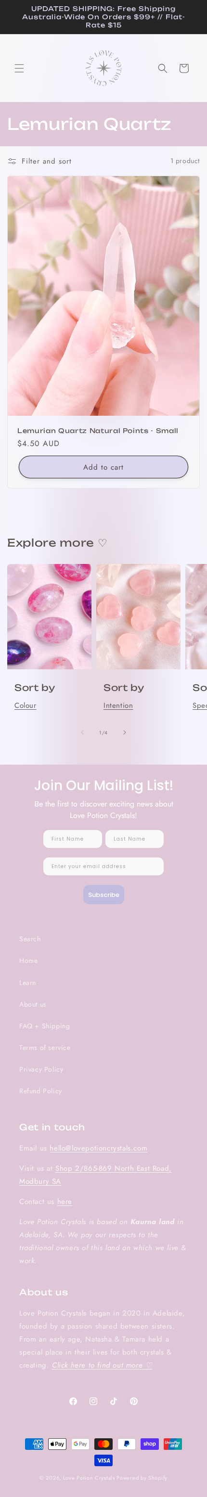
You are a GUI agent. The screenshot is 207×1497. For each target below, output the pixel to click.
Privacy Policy (41, 1069)
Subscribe (103, 894)
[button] (19, 68)
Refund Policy (40, 1091)
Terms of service (45, 1047)
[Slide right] (124, 732)
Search (30, 939)
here (64, 1201)
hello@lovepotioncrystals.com (98, 1148)
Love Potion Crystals (89, 1478)
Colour (25, 705)
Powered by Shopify (142, 1478)
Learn (27, 982)
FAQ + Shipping (44, 1026)
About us (33, 1004)
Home (28, 960)
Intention (118, 705)
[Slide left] (82, 732)
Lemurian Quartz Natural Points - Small (98, 430)
